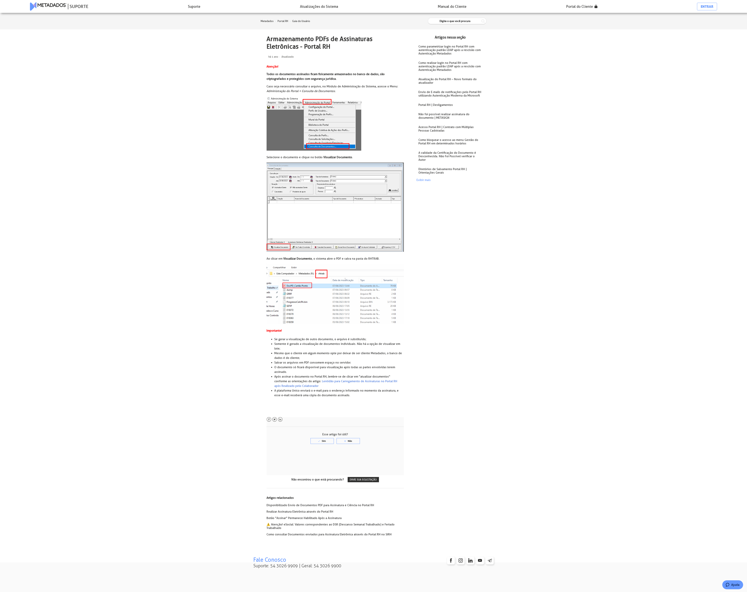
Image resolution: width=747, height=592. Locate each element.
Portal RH (283, 21)
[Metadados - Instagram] (461, 560)
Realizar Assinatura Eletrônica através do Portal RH (300, 511)
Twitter (274, 419)
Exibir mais (423, 180)
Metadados (267, 21)
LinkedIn (280, 419)
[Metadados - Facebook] (451, 560)
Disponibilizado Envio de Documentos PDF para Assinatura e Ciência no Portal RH (320, 505)
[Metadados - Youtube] (480, 560)
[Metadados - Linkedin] (470, 560)
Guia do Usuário (301, 21)
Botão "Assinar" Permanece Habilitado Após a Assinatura (304, 518)
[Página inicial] (48, 6)
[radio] (322, 441)
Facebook (269, 419)
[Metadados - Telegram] (490, 560)
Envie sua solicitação (363, 479)
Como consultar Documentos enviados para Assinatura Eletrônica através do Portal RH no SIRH (329, 534)
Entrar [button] (707, 6)
